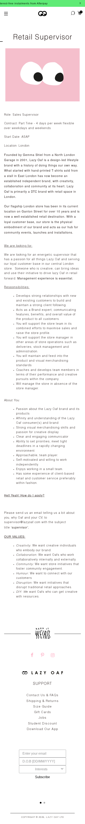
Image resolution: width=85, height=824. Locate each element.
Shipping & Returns (42, 701)
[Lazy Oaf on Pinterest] (42, 656)
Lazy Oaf (52, 817)
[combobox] (41, 769)
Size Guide (42, 706)
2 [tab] (44, 803)
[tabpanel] (42, 722)
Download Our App (42, 729)
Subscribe (42, 777)
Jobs (43, 718)
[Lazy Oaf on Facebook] (32, 656)
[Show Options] (62, 769)
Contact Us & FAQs (42, 695)
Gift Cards (42, 712)
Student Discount (42, 723)
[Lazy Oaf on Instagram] (53, 656)
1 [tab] (40, 803)
